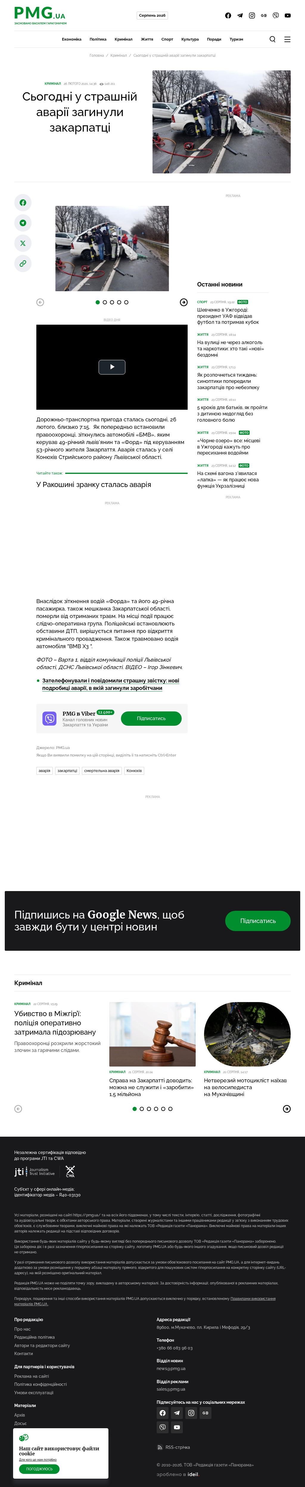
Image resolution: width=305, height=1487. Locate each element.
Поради (214, 39)
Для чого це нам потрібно (38, 1459)
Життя (147, 39)
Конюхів (134, 770)
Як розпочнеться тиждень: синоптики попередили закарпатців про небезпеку (228, 381)
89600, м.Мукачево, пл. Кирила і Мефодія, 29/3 (203, 1327)
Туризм (236, 39)
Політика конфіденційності (40, 1384)
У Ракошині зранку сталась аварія (93, 484)
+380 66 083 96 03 (175, 1348)
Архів (19, 1415)
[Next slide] (183, 302)
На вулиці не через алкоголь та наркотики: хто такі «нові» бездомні (230, 349)
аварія (44, 770)
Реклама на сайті (31, 1376)
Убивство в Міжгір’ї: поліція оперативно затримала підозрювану (55, 1022)
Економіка (71, 39)
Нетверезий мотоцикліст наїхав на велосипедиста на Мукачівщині (245, 1087)
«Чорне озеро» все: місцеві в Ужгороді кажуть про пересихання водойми (228, 447)
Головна (97, 55)
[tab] (98, 302)
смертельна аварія (101, 770)
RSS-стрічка (178, 1447)
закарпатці (67, 770)
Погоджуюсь (39, 1469)
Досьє (20, 1423)
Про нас (22, 1329)
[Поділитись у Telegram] (23, 223)
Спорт (167, 39)
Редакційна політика (34, 1337)
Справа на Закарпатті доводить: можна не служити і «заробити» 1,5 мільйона (151, 1087)
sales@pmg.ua (171, 1389)
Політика (98, 39)
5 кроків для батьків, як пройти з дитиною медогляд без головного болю (232, 414)
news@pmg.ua (171, 1368)
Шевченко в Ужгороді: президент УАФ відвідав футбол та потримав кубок (228, 316)
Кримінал (124, 39)
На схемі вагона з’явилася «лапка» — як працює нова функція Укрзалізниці (228, 480)
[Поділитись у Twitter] (23, 243)
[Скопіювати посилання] (23, 263)
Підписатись (151, 718)
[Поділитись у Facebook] (23, 202)
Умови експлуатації (33, 1392)
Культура (190, 39)
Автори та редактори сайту (42, 1345)
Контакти (23, 1353)
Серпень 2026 (152, 15)
